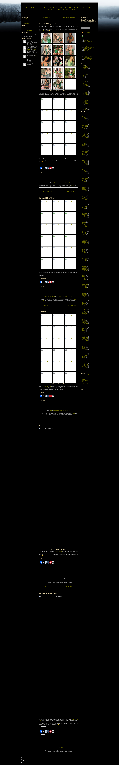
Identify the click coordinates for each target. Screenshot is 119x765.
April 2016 (84, 251)
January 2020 (84, 200)
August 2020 (84, 192)
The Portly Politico (85, 383)
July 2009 (83, 342)
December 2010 (85, 323)
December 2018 (85, 215)
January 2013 (84, 295)
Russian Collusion (72, 745)
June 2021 (84, 181)
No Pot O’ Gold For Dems (48, 593)
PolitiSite (83, 382)
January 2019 (84, 214)
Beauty (52, 182)
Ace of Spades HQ (85, 374)
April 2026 (84, 117)
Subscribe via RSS (86, 32)
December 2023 (85, 147)
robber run (29, 49)
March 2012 (84, 306)
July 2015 (83, 261)
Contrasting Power (87, 50)
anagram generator (30, 39)
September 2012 (85, 300)
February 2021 (84, 186)
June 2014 (84, 276)
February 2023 (84, 159)
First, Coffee (86, 45)
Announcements (85, 66)
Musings (83, 79)
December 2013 (85, 283)
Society (63, 182)
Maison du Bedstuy (85, 380)
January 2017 (84, 241)
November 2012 (85, 297)
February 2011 (84, 321)
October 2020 (84, 190)
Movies (84, 105)
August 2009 (84, 341)
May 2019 (83, 209)
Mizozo (83, 381)
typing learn (29, 45)
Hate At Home (72, 419)
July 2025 (83, 127)
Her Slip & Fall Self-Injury (70, 586)
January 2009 (84, 349)
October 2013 (84, 285)
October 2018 (84, 217)
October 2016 (84, 244)
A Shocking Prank (27, 22)
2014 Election (85, 87)
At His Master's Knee (88, 58)
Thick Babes (67, 578)
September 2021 (85, 178)
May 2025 (83, 129)
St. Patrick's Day (68, 182)
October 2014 (84, 271)
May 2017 (83, 236)
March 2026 (84, 118)
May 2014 (83, 277)
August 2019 (84, 206)
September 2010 (85, 327)
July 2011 (83, 315)
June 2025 (84, 128)
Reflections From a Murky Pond (59, 7)
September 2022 (85, 164)
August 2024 (84, 138)
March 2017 (84, 239)
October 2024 (84, 136)
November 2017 (85, 230)
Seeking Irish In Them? (47, 198)
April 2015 (84, 265)
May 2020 (83, 196)
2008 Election (85, 84)
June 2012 (84, 303)
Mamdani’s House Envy (28, 23)
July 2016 (83, 248)
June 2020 (84, 195)
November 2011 (85, 311)
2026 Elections (85, 94)
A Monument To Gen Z (31, 56)
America (43, 745)
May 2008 (83, 358)
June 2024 (84, 141)
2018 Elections (85, 90)
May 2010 (83, 331)
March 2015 (84, 266)
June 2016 (84, 249)
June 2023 (84, 154)
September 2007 (85, 367)
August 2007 (84, 368)
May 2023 (83, 155)
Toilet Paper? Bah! (71, 305)
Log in (83, 391)
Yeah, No (86, 40)
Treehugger (84, 384)
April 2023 (84, 156)
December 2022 (85, 161)
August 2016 (84, 247)
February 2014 (84, 280)
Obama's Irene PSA (88, 56)
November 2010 (85, 324)
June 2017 (84, 235)
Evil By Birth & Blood (88, 46)
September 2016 (85, 245)
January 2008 (84, 363)
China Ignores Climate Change (69, 17)
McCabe (55, 745)
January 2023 (84, 160)
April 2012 (84, 305)
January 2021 (84, 187)
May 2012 (83, 304)
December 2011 (85, 310)
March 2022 (84, 171)
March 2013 (84, 293)
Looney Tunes (45, 419)
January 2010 (84, 336)
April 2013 (84, 292)
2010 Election (85, 85)
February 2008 (84, 362)
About (25, 26)
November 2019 (85, 203)
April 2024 (84, 143)
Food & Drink (84, 69)
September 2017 (85, 232)
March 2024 (84, 144)
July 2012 (83, 302)
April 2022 (84, 170)
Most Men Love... (87, 43)
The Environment (85, 109)
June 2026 (84, 115)
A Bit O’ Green (44, 312)
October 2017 (84, 231)
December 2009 (85, 337)
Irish (60, 296)
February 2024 (84, 145)
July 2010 (83, 329)
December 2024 (85, 134)
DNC (47, 745)
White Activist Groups (88, 54)
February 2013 (84, 294)
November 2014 (85, 270)
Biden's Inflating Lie (71, 191)
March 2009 (84, 347)
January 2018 (84, 227)
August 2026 (84, 112)
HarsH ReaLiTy (84, 378)
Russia (66, 745)
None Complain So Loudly (29, 18)
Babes (49, 182)
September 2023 (85, 151)
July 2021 (83, 180)
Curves (56, 576)
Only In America (27, 29)
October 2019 (84, 204)
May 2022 (83, 169)
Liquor (84, 73)
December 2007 (85, 364)
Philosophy (84, 81)
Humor (57, 296)
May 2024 (83, 142)
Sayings (84, 82)
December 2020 (85, 188)
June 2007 (84, 371)
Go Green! (42, 426)
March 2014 (84, 279)
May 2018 (83, 223)
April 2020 (84, 197)
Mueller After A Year (46, 586)
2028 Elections (85, 95)
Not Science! (27, 19)
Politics (63, 745)
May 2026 (83, 116)
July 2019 (83, 207)
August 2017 (84, 233)
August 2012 (84, 301)
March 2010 (84, 333)
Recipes (84, 75)
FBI (49, 745)
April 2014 (84, 278)
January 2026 (84, 120)
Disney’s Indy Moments (31, 40)
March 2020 (84, 198)
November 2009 (85, 338)
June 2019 (84, 208)
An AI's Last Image (46, 17)
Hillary (52, 745)
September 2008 (85, 354)
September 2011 (85, 313)
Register (83, 390)
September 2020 (85, 191)
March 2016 (84, 252)
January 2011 (84, 322)
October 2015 (84, 258)
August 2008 (84, 355)
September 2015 (85, 259)
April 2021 (84, 183)
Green (55, 182)
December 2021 (85, 174)
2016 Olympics (85, 102)
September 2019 (85, 205)
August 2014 (84, 274)
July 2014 (83, 275)
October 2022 (84, 163)
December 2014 (85, 269)
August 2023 (84, 152)
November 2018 (85, 216)
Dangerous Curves (69, 576)
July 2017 (83, 234)
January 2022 (84, 173)
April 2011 (83, 319)
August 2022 (84, 165)
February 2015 (84, 267)
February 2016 (84, 253)
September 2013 (85, 286)
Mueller (59, 745)
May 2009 (83, 345)
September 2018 (85, 218)
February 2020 (84, 199)
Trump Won (29, 63)
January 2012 (84, 309)
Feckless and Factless (88, 55)
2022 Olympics (85, 103)
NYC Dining (85, 74)
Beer (83, 70)
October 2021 (84, 177)
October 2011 (84, 312)
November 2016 (85, 243)
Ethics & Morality (85, 68)
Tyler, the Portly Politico (31, 62)
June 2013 (84, 289)
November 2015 (85, 257)
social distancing (52, 387)
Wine (83, 76)
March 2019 (84, 212)
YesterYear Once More (86, 387)
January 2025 (84, 133)
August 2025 (84, 126)
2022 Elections (85, 92)
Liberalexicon (84, 78)
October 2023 (84, 150)
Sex (62, 296)
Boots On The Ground (88, 51)
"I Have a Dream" (87, 60)
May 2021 (83, 182)
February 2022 (84, 172)
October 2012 (84, 298)
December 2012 (85, 296)
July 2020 (83, 194)
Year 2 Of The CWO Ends (47, 191)
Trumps (61, 747)
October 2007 (84, 366)
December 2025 (85, 121)
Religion (83, 96)
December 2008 (85, 350)
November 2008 (85, 351)
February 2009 (84, 348)
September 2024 (85, 137)
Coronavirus (71, 387)
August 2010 (84, 328)
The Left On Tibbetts (88, 48)
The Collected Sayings (28, 30)
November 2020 (85, 189)
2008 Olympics (85, 100)
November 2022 (85, 162)
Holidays (59, 182)
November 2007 (85, 365)
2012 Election (85, 86)
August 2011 (84, 314)
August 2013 (84, 287)
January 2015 (84, 268)
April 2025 (84, 130)
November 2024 (85, 135)
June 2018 (84, 222)
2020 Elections (85, 91)
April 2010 (84, 332)
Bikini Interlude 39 (46, 305)
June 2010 (84, 330)
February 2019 (84, 213)
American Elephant (85, 375)
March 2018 (84, 225)
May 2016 (83, 250)
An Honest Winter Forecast (89, 47)
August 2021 (84, 179)
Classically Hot (87, 57)
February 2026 (84, 119)
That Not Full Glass (87, 49)
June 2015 (84, 262)
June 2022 (84, 168)
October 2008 (84, 353)
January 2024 (84, 146)
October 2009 (84, 339)
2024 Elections (85, 93)
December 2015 (85, 256)
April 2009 (84, 346)
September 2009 (85, 340)
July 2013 (83, 288)
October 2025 (84, 124)
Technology (84, 108)
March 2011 (84, 320)
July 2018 (83, 221)
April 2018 (84, 224)
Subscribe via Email (86, 34)
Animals (83, 65)
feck (43, 30)
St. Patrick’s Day (47, 386)
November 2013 (85, 284)
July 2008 (83, 356)
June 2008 (84, 357)
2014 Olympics (85, 101)
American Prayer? (87, 59)
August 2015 (84, 260)
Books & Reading (85, 67)
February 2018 (84, 226)
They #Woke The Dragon (89, 42)
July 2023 (83, 153)
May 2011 (83, 318)
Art (83, 104)
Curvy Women (62, 576)
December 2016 (85, 242)
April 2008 (84, 359)
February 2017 (84, 240)
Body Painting (52, 576)
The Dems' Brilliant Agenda (89, 41)
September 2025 (85, 125)
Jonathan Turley (85, 379)
